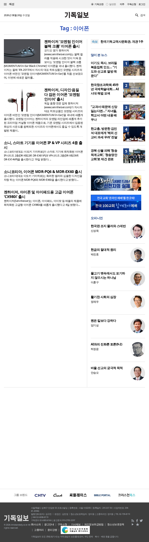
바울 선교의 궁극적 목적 (107, 368)
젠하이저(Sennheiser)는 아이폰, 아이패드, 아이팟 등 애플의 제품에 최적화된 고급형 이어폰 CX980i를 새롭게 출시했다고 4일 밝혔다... (42, 203)
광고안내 (49, 524)
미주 (122, 4)
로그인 (142, 4)
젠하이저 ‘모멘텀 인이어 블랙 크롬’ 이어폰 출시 (63, 44)
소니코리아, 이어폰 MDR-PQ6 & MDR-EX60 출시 (43, 171)
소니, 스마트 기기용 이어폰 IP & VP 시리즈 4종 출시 (43, 145)
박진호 (95, 254)
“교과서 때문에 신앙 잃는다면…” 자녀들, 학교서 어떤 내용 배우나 (104, 113)
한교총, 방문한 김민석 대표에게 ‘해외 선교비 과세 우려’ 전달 (104, 132)
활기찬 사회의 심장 (103, 297)
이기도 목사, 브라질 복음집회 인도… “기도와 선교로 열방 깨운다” (104, 69)
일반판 (112, 4)
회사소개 (36, 524)
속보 (95, 41)
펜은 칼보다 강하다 (103, 320)
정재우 (95, 301)
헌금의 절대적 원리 (103, 249)
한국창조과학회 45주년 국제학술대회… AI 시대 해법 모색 (105, 89)
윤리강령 (52, 530)
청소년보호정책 (115, 524)
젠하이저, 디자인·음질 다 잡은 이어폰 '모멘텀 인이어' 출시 (62, 94)
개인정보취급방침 (94, 524)
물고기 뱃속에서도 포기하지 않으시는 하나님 (108, 275)
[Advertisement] (74, 437)
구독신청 (131, 4)
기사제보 (76, 524)
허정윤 (95, 349)
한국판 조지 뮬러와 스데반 (108, 226)
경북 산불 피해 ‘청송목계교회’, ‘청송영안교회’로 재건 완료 (104, 154)
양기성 (95, 325)
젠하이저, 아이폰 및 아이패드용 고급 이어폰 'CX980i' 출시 (39, 194)
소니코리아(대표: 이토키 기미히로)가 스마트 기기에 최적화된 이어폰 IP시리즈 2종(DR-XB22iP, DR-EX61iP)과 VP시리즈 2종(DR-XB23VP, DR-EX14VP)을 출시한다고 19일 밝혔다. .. (43, 155)
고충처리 (39, 530)
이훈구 (95, 282)
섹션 (11, 4)
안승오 (95, 372)
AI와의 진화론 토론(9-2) (106, 344)
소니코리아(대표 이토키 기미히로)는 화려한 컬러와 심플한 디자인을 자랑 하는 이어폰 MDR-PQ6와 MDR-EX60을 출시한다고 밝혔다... (43, 178)
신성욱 (95, 231)
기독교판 (98, 4)
